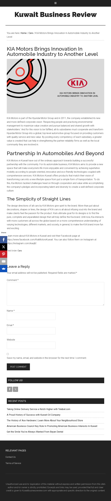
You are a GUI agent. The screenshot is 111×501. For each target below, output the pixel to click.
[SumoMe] (3, 268)
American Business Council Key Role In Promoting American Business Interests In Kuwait (52, 426)
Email (10, 325)
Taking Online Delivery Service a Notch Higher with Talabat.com (38, 409)
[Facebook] (3, 239)
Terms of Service (13, 463)
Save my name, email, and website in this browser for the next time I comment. (47, 358)
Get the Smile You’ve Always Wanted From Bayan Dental (35, 431)
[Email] (3, 261)
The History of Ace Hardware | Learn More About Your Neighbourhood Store (45, 420)
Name (11, 310)
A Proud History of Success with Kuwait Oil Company (33, 414)
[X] (3, 246)
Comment (12, 280)
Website (11, 339)
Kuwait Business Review (55, 14)
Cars (20, 250)
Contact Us (10, 457)
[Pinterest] (3, 254)
